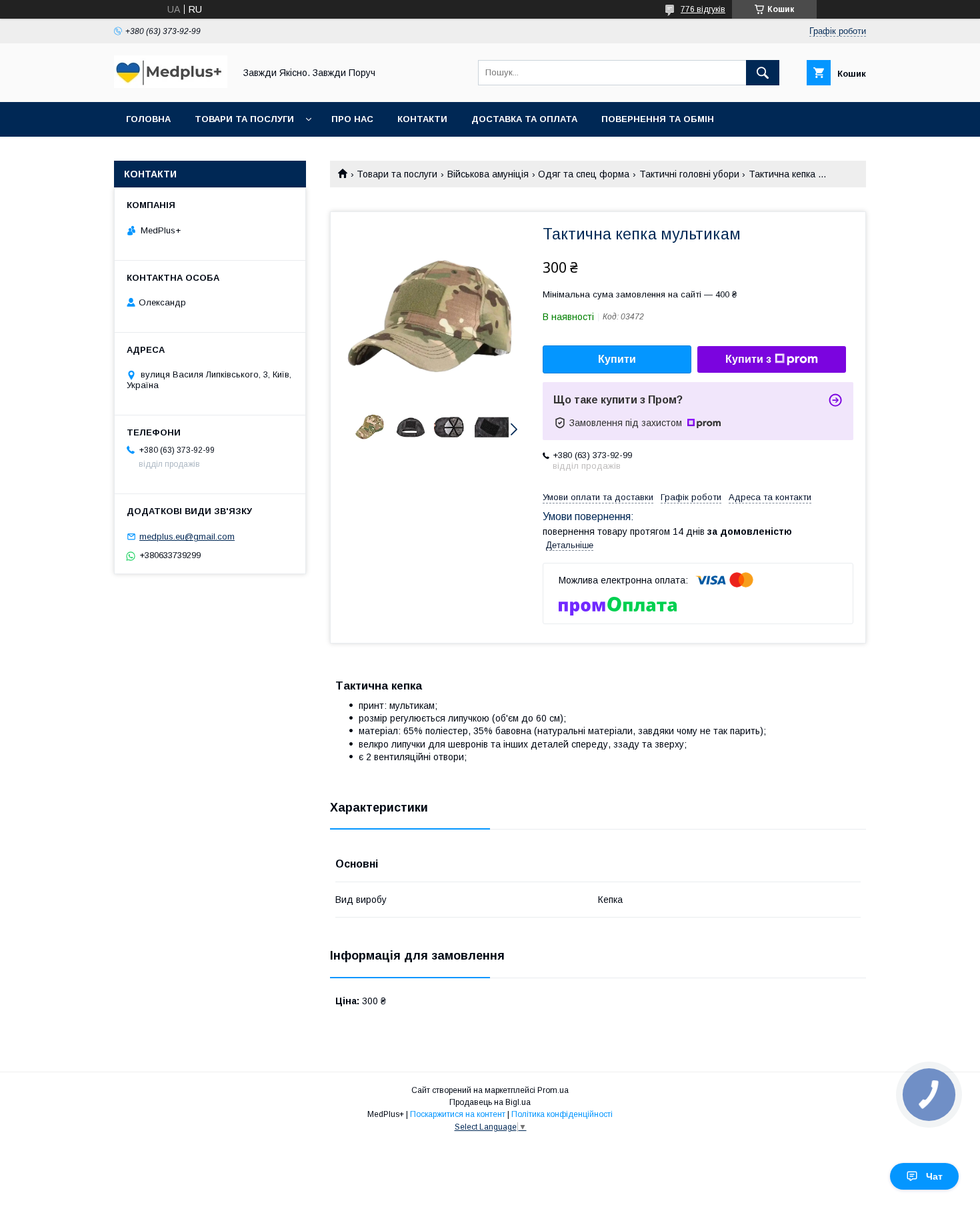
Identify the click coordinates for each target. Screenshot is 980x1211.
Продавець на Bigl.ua (490, 1102)
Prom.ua (553, 1090)
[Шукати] (762, 72)
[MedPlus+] (170, 84)
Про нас (352, 119)
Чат (934, 1176)
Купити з (748, 359)
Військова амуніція (488, 174)
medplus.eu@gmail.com (187, 536)
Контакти (422, 119)
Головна (148, 119)
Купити (617, 359)
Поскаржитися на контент (457, 1114)
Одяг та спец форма (583, 174)
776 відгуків (703, 9)
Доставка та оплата (524, 119)
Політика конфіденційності (562, 1114)
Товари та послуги (244, 119)
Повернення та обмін (657, 119)
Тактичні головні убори (689, 174)
